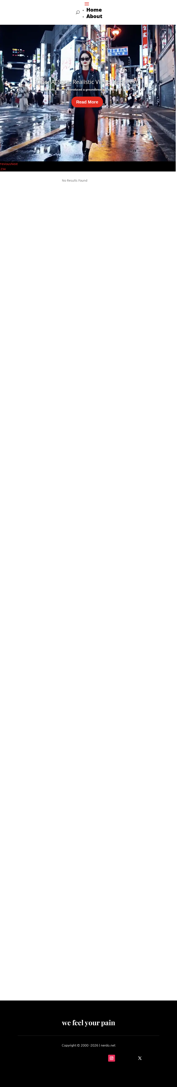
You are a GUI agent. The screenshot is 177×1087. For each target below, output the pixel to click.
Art (38, 317)
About (94, 16)
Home (94, 9)
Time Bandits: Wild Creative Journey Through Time (71, 437)
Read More (87, 102)
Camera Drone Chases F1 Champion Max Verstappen (73, 962)
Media (28, 577)
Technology (41, 969)
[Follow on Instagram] (111, 1058)
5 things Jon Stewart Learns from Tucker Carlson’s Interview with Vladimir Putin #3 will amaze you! (84, 567)
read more (32, 323)
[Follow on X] (139, 1058)
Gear (27, 842)
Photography (42, 842)
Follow (123, 1058)
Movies (29, 317)
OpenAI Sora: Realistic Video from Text (87, 82)
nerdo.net (108, 1045)
